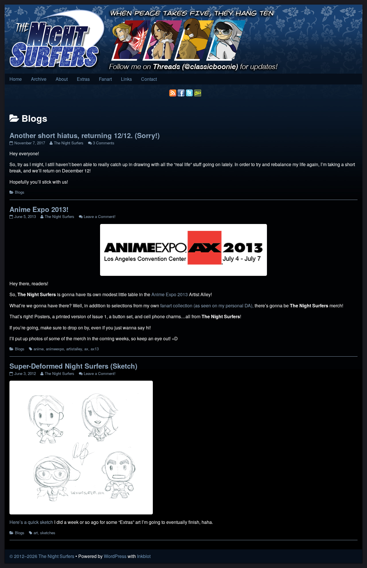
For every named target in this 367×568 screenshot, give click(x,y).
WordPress (115, 556)
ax (86, 348)
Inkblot (144, 556)
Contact (149, 79)
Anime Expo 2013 (169, 294)
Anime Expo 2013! (39, 209)
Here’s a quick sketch (31, 522)
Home (15, 79)
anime (39, 348)
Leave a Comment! (100, 216)
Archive (38, 79)
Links (126, 79)
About (62, 79)
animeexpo (55, 348)
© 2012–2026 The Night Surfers (41, 556)
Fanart (105, 79)
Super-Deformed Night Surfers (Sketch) (73, 366)
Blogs (19, 192)
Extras (83, 79)
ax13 (95, 348)
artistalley (74, 348)
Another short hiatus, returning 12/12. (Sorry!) (84, 135)
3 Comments (103, 143)
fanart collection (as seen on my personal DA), (206, 305)
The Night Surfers (68, 143)
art (36, 532)
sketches (47, 532)
